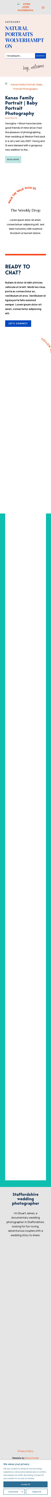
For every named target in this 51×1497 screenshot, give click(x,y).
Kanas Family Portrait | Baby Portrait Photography (21, 105)
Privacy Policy (25, 1451)
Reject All (37, 1491)
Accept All (25, 1484)
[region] (25, 1478)
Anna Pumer (32, 1458)
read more (13, 159)
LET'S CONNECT (18, 323)
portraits (11, 118)
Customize (13, 1491)
